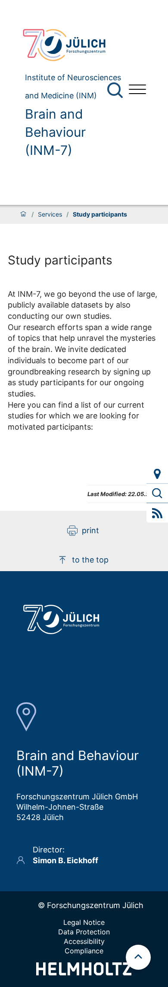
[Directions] (157, 474)
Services (50, 214)
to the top (90, 559)
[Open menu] (137, 90)
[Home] (23, 214)
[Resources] (157, 493)
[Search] (116, 90)
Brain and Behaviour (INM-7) (55, 132)
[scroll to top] (138, 957)
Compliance (84, 950)
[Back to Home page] (69, 45)
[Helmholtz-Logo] (83, 972)
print (90, 530)
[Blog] (157, 512)
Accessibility (84, 941)
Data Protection (84, 931)
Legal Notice (84, 922)
